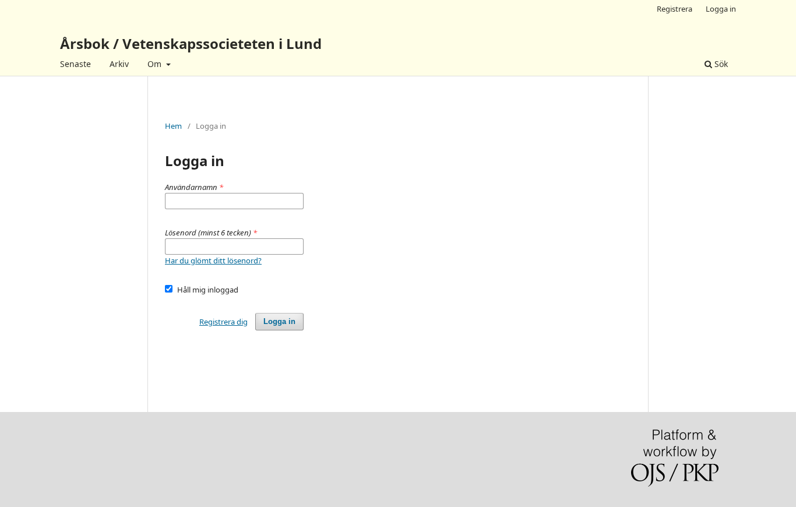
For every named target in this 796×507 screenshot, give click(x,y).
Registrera (674, 8)
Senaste (75, 63)
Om (155, 63)
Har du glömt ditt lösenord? (213, 260)
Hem (173, 126)
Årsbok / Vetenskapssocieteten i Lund (191, 43)
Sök (720, 63)
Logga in (721, 8)
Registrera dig (223, 321)
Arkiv (119, 63)
